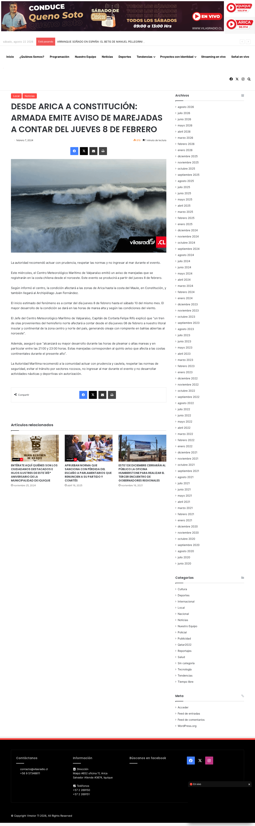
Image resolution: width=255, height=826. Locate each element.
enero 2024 (185, 298)
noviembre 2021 (188, 458)
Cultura (182, 589)
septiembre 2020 (189, 545)
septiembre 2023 (189, 322)
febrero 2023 (186, 366)
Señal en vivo (240, 56)
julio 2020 (184, 557)
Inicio (10, 56)
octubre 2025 (186, 168)
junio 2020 (184, 563)
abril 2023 (184, 353)
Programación (59, 56)
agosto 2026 (186, 106)
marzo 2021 (185, 508)
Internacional (186, 601)
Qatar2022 (184, 644)
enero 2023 (185, 372)
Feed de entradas (189, 713)
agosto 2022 (186, 403)
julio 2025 (184, 187)
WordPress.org (187, 725)
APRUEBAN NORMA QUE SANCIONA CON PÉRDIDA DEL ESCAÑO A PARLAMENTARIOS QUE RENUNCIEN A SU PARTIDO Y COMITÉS (88, 472)
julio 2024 (184, 261)
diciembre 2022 (188, 378)
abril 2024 (184, 279)
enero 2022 (185, 446)
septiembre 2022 (188, 396)
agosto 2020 (186, 551)
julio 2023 (184, 335)
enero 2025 (185, 224)
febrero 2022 (186, 440)
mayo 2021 (185, 495)
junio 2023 (184, 341)
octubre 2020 (186, 538)
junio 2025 (184, 193)
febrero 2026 (186, 143)
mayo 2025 (185, 199)
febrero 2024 (186, 292)
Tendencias (144, 56)
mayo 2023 (185, 347)
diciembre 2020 (188, 526)
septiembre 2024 (189, 248)
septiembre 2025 (188, 174)
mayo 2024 (185, 273)
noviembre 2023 (188, 310)
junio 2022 (184, 415)
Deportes (125, 56)
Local (16, 96)
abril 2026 (184, 131)
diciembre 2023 (188, 304)
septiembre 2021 (188, 471)
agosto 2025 (186, 181)
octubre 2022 (186, 390)
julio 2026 (184, 113)
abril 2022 (184, 427)
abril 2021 (184, 501)
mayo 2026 (185, 125)
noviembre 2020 (188, 532)
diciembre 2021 (187, 452)
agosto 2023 (186, 329)
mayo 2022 (185, 421)
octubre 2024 (186, 242)
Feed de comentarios (191, 719)
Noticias (107, 56)
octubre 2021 (186, 464)
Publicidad (184, 638)
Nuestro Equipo (85, 56)
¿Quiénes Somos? (32, 56)
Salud (181, 657)
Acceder (183, 707)
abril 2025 (184, 205)
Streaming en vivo (213, 56)
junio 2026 (184, 119)
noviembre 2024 (188, 236)
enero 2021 (185, 520)
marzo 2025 (185, 211)
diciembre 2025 (188, 156)
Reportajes (184, 650)
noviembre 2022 (188, 384)
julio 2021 (184, 483)
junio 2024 (184, 267)
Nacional (183, 613)
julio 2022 (184, 409)
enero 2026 (185, 150)
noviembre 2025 (188, 162)
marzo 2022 (185, 433)
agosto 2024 (186, 255)
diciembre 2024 (188, 230)
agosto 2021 (185, 477)
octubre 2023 (186, 316)
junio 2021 (184, 489)
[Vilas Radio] (3, 68)
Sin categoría (186, 663)
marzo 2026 (185, 137)
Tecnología (185, 669)
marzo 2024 (185, 285)
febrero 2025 (186, 218)
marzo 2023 (185, 359)
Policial (182, 632)
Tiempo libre (185, 681)
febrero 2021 (186, 514)
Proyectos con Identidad (176, 56)
